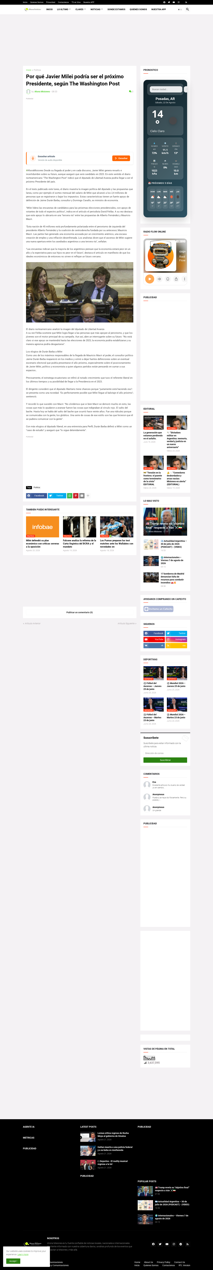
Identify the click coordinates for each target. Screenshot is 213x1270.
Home (137, 1262)
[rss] (186, 2)
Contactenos (63, 2)
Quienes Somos (36, 2)
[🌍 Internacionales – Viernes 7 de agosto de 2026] (151, 561)
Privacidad (50, 2)
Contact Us (179, 1262)
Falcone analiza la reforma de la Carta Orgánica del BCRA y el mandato (79, 543)
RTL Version (184, 1265)
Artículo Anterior (33, 623)
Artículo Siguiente (126, 623)
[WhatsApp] (69, 495)
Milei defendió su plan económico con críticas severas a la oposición (42, 543)
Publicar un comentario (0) (79, 612)
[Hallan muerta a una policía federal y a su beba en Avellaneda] (88, 1151)
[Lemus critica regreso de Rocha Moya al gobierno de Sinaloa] (88, 1137)
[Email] (82, 495)
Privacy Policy (163, 1262)
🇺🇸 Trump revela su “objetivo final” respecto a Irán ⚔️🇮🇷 (172, 1189)
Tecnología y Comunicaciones (54, 1265)
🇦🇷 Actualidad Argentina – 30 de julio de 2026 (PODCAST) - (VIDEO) (174, 544)
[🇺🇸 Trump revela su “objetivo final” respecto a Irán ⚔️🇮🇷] (145, 1191)
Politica (37, 70)
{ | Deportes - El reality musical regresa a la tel (113, 1162)
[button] (180, 9)
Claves (79, 9)
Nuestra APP (88, 2)
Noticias (95, 9)
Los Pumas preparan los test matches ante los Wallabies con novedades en (116, 543)
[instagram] (178, 2)
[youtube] (174, 2)
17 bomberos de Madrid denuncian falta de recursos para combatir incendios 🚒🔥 (172, 578)
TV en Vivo (76, 2)
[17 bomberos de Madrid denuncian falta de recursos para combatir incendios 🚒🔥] (151, 577)
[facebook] (164, 2)
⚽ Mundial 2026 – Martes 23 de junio (176, 716)
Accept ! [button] (13, 1261)
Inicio (25, 2)
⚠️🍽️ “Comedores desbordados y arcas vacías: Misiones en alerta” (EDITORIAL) (176, 478)
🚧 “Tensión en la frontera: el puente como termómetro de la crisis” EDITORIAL (152, 478)
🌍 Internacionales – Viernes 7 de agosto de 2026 (172, 560)
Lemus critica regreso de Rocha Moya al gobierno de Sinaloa (113, 1134)
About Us (148, 1262)
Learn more (22, 1254)
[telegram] (180, 1244)
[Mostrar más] (88, 495)
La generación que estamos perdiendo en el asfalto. (153, 435)
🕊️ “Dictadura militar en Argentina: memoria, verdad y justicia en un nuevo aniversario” (177, 440)
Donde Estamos (116, 9)
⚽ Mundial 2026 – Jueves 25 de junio (176, 684)
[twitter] (169, 2)
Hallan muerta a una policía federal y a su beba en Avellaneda (115, 1148)
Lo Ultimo (62, 9)
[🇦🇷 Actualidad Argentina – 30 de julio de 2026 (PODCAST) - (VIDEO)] (151, 545)
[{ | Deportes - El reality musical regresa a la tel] (88, 1165)
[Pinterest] (75, 495)
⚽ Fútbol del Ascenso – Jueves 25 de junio (152, 686)
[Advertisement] (106, 40)
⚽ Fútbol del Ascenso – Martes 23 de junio (152, 717)
